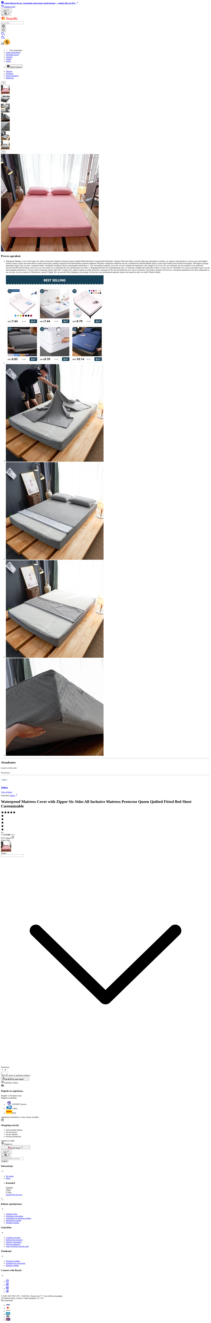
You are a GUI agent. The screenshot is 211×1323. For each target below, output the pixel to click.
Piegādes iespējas (12, 1223)
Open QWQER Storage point (17, 1246)
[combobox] (12, 855)
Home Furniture (12, 76)
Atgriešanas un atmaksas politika (18, 1218)
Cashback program (13, 1238)
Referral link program (14, 1240)
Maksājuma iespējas (13, 1220)
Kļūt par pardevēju (13, 1244)
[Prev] (3, 83)
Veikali (8, 59)
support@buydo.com (14, 1195)
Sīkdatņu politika (12, 1265)
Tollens (4, 787)
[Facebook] (7, 1292)
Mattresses (10, 78)
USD (5, 10)
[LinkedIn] (7, 1288)
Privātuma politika (13, 1261)
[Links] (2, 1199)
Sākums (9, 71)
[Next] (3, 152)
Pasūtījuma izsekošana (14, 1216)
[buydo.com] (9, 20)
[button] (2, 1071)
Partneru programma (14, 1242)
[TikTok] (7, 1285)
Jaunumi (9, 57)
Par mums (10, 1176)
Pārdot (8, 61)
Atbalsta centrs (11, 1214)
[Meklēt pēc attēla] (3, 26)
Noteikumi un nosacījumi (15, 1263)
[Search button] (3, 30)
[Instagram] (7, 1282)
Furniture (9, 74)
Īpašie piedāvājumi (13, 52)
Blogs (8, 1178)
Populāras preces (12, 55)
